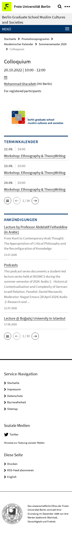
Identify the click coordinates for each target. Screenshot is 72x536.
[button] (7, 201)
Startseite (10, 39)
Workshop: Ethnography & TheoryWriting (34, 155)
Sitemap (12, 409)
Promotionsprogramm (35, 39)
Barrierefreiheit (16, 402)
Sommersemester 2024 (52, 44)
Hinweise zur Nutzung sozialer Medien (24, 442)
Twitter (14, 434)
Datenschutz (15, 396)
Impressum (14, 389)
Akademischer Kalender (18, 44)
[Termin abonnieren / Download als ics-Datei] (36, 77)
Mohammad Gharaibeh (20, 84)
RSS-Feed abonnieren (20, 470)
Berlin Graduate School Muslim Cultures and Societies (33, 20)
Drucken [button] (12, 464)
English (11, 477)
